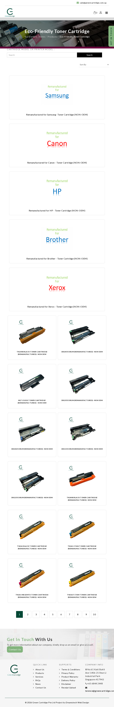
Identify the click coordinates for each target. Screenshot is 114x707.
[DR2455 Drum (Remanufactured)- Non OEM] (82, 333)
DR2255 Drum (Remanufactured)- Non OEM (32, 497)
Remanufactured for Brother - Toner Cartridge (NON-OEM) (57, 258)
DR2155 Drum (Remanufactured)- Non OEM (82, 449)
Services (39, 677)
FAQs (38, 680)
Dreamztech (71, 702)
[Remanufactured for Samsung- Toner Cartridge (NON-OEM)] (57, 94)
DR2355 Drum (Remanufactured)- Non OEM (82, 400)
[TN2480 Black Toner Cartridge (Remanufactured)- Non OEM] (82, 479)
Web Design (83, 702)
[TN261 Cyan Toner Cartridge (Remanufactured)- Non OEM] (82, 528)
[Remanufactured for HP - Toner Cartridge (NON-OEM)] (57, 190)
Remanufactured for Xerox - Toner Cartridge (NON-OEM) (57, 306)
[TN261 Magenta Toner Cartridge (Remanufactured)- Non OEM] (32, 576)
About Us (39, 669)
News (38, 684)
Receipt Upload (68, 687)
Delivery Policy (68, 680)
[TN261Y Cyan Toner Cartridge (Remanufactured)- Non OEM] (82, 576)
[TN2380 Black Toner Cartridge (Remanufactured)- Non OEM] (32, 333)
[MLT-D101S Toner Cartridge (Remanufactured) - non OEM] (32, 382)
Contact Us (15, 649)
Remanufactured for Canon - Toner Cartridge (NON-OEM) (57, 162)
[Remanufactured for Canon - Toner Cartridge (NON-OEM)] (57, 142)
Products (52, 36)
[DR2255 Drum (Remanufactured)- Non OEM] (32, 479)
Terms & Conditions (70, 669)
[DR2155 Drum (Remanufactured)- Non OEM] (82, 431)
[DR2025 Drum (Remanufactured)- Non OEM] (32, 431)
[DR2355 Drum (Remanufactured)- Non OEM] (82, 382)
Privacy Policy (67, 673)
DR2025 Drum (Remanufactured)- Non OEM (32, 449)
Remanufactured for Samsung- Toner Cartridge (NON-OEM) (57, 114)
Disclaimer (66, 684)
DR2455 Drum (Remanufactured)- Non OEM (82, 352)
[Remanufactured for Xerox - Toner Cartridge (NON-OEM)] (57, 286)
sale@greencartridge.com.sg (93, 3)
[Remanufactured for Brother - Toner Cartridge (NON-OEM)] (57, 238)
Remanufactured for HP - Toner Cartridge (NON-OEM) (57, 210)
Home (42, 36)
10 (94, 614)
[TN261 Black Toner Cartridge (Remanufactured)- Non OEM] (32, 528)
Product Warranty (69, 677)
